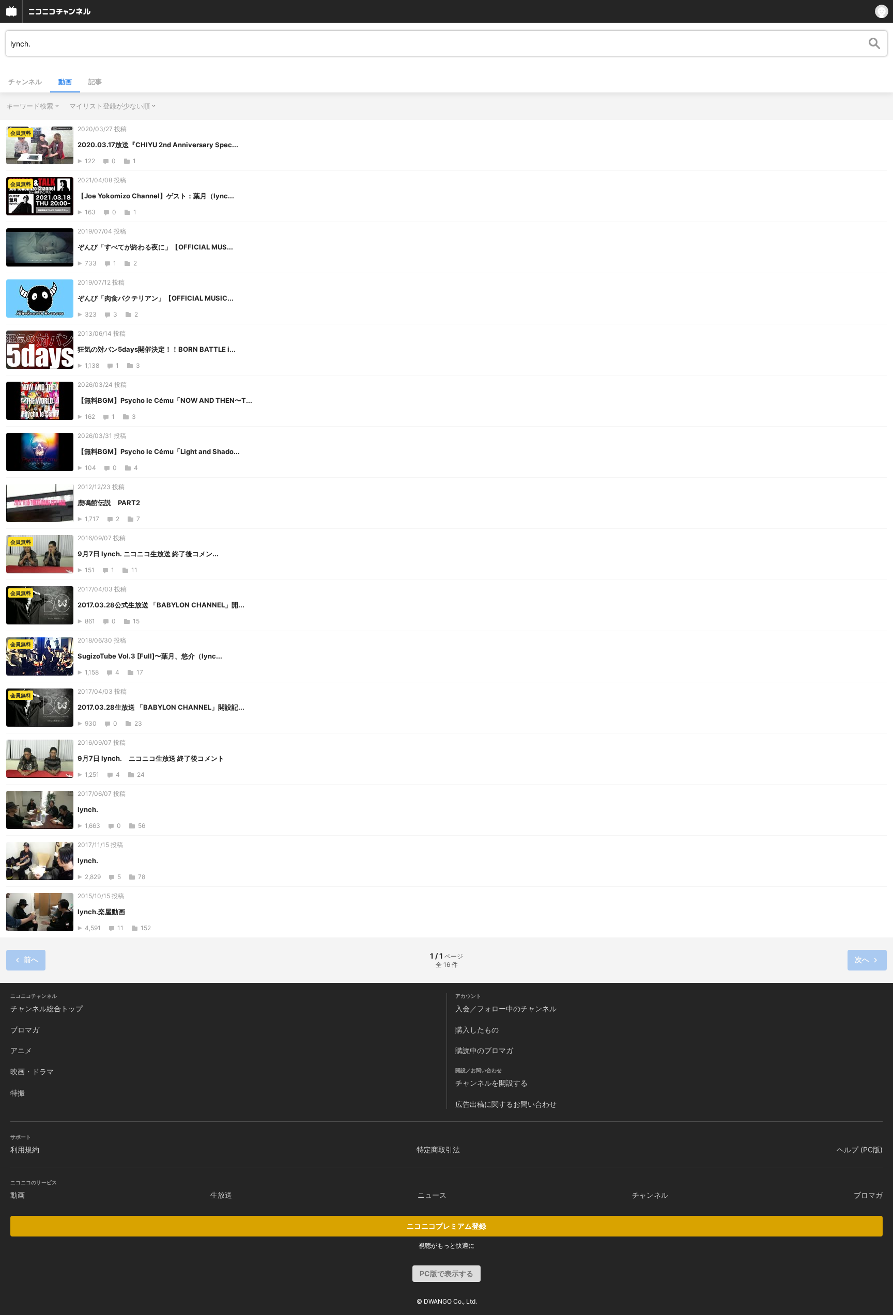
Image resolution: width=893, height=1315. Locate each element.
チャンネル (25, 81)
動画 (65, 81)
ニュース (432, 1195)
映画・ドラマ (32, 1071)
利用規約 (24, 1149)
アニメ (21, 1050)
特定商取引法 (438, 1149)
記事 (95, 81)
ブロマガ (24, 1029)
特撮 (17, 1092)
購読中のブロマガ (484, 1050)
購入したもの (477, 1029)
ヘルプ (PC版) (860, 1149)
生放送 (221, 1195)
